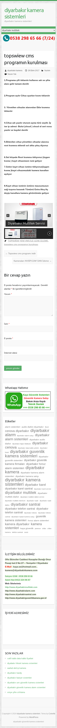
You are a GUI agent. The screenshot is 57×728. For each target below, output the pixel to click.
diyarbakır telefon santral (20, 508)
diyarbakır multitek (20, 492)
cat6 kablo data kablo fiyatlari (20, 658)
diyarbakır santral (25, 504)
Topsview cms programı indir (20, 253)
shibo (44, 528)
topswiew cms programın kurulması (21, 244)
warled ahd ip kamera (16, 668)
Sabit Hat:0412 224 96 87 (17, 580)
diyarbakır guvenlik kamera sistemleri (25, 453)
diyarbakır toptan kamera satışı (23, 517)
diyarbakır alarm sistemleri (27, 437)
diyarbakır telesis (30, 513)
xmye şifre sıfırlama (16, 692)
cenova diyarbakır (17, 431)
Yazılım (47, 70)
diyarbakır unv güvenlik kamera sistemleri (25, 682)
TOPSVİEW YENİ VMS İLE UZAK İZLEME (28, 241)
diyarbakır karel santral (19, 488)
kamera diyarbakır (17, 524)
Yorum (8, 294)
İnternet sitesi (10, 353)
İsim (6, 324)
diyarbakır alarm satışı (25, 435)
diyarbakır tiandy (14, 673)
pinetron (38, 528)
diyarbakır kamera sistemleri (24, 13)
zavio (26, 532)
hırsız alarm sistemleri (38, 520)
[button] (7, 215)
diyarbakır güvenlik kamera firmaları (26, 462)
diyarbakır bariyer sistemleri (19, 678)
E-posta (8, 338)
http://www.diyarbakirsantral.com (20, 594)
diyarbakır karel (35, 484)
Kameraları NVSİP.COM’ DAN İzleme (33, 261)
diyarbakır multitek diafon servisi (32, 497)
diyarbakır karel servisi (42, 489)
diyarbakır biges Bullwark (21, 444)
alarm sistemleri (12, 427)
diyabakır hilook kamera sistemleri (22, 663)
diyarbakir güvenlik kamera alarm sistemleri (26, 687)
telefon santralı (17, 532)
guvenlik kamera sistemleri (25, 518)
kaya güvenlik (26, 528)
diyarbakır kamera (14, 70)
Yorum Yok (11, 74)
